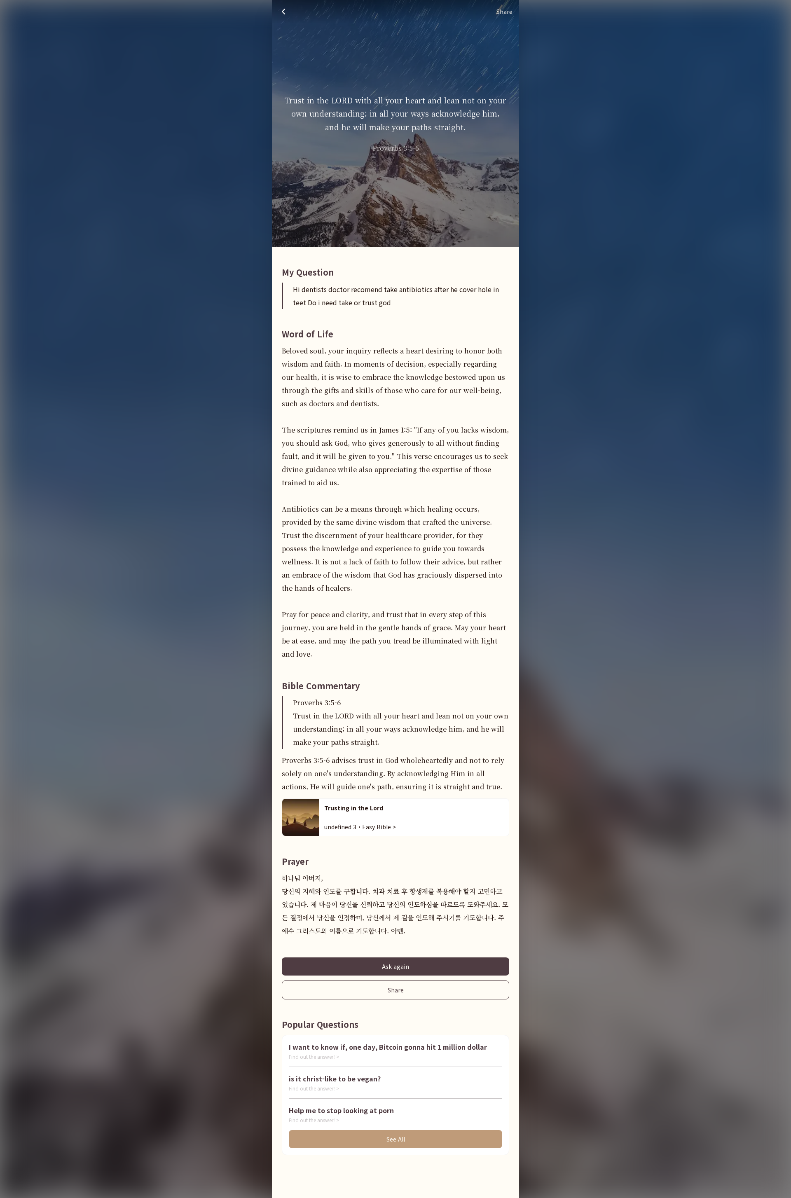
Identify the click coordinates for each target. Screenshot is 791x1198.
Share (396, 990)
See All (395, 1139)
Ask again (395, 966)
